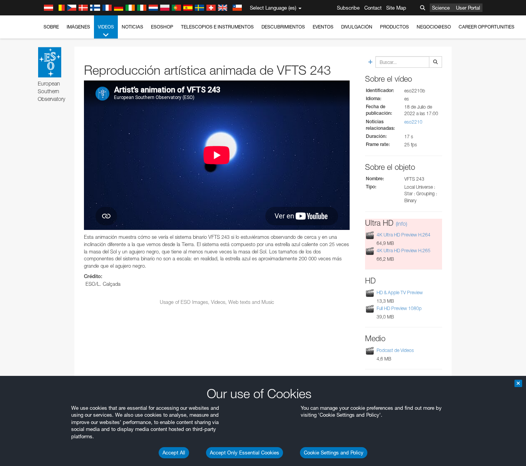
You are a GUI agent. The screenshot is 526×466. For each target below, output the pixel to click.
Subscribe (348, 8)
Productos (394, 27)
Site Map (396, 8)
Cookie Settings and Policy (334, 452)
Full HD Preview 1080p (399, 308)
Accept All (173, 452)
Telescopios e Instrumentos (217, 27)
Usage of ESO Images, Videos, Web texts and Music (217, 302)
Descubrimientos (283, 27)
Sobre (51, 27)
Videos (106, 27)
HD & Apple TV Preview (400, 292)
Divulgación (356, 27)
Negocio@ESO (434, 27)
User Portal (468, 8)
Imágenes (78, 27)
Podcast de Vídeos (395, 350)
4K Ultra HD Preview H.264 (404, 235)
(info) (401, 223)
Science (441, 8)
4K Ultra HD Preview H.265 (404, 250)
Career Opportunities (486, 27)
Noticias (132, 27)
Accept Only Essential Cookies (244, 452)
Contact (373, 8)
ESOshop (162, 27)
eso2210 (413, 122)
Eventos (323, 27)
